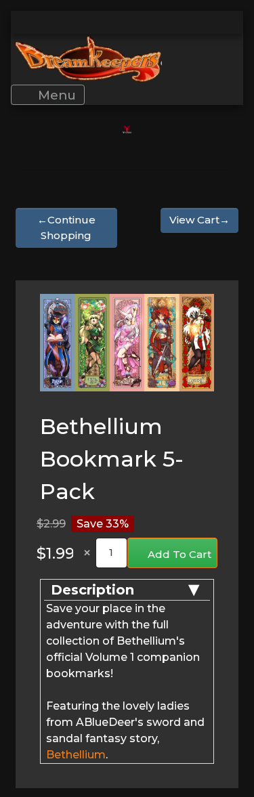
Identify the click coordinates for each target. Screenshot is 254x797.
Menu (55, 94)
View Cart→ (199, 219)
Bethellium (76, 754)
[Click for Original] (127, 342)
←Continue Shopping (66, 227)
